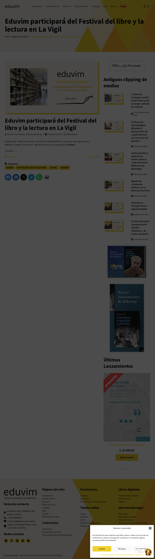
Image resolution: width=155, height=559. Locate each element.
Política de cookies (107, 554)
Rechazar (122, 549)
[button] (150, 528)
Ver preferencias (142, 549)
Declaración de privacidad (125, 554)
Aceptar (102, 549)
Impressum (139, 554)
